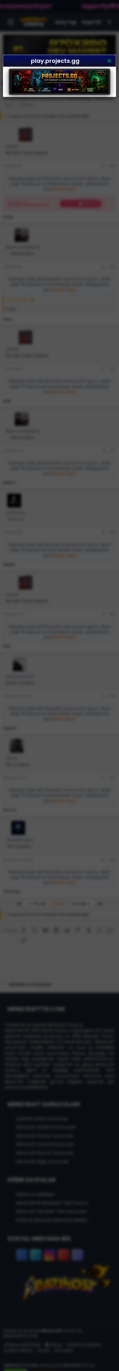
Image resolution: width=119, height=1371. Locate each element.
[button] (109, 61)
